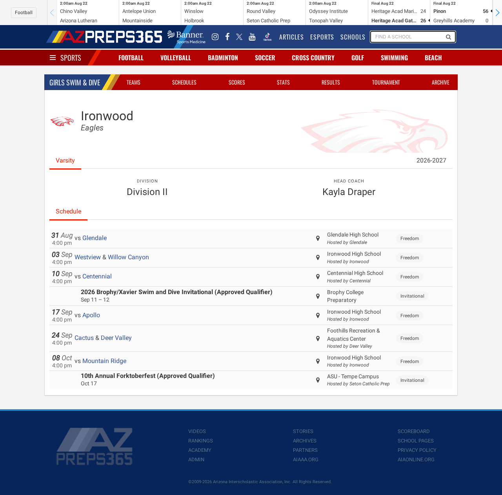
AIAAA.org (305, 459)
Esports (322, 37)
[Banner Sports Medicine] (186, 36)
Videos (197, 431)
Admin (196, 459)
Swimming (394, 57)
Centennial (97, 276)
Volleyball (175, 57)
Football (24, 12)
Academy (199, 450)
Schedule (68, 211)
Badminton (223, 57)
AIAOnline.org (416, 459)
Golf (357, 57)
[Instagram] (215, 37)
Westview (88, 257)
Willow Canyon (128, 257)
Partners (305, 450)
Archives (304, 441)
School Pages (416, 441)
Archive (440, 82)
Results (331, 82)
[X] (239, 37)
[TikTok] (267, 36)
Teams (133, 82)
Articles (291, 37)
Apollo (91, 315)
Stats (283, 82)
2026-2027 (431, 160)
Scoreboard (414, 431)
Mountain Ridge (104, 361)
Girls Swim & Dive (74, 82)
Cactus (84, 337)
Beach (433, 57)
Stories (303, 431)
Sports (70, 57)
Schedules (184, 82)
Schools (353, 37)
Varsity (65, 160)
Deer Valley (116, 337)
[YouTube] (252, 37)
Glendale (94, 238)
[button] (497, 12)
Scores (237, 82)
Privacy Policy (417, 450)
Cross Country (313, 57)
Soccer (265, 57)
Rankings (200, 441)
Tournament (386, 82)
